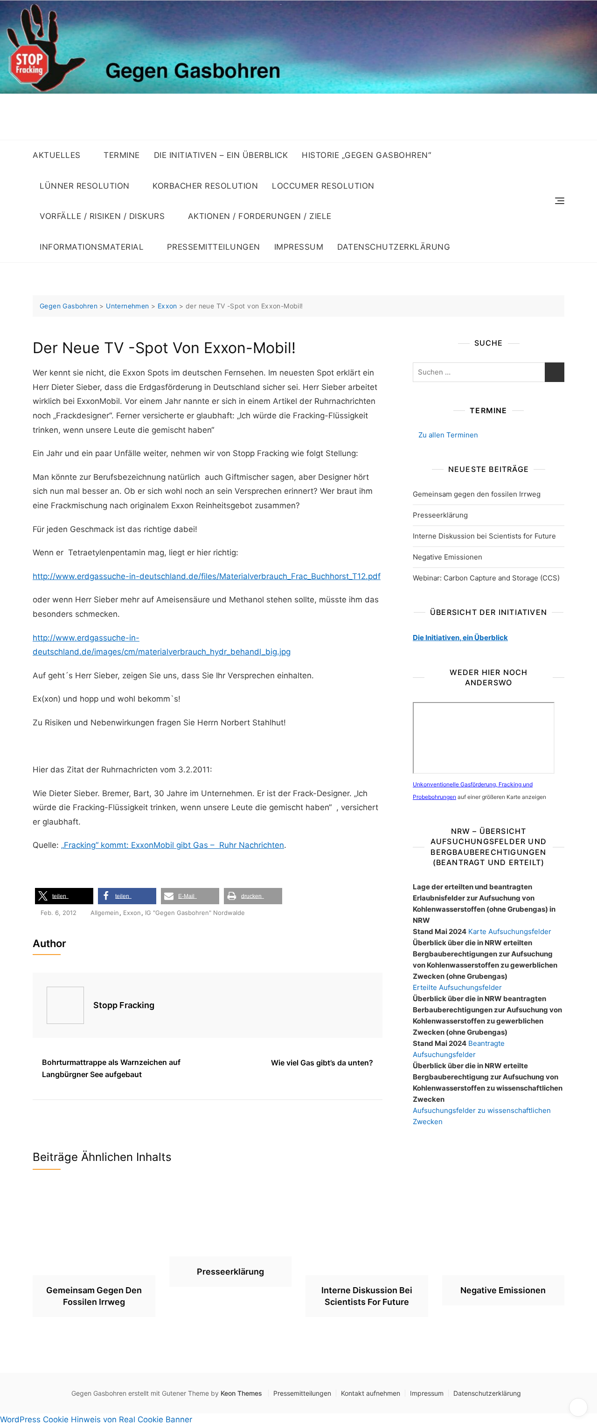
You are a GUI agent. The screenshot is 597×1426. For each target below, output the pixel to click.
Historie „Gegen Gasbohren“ (366, 155)
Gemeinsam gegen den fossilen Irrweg (477, 494)
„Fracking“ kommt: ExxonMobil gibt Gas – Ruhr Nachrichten (172, 845)
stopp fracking (123, 1005)
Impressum (299, 247)
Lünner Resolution (85, 186)
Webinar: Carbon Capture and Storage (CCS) (486, 577)
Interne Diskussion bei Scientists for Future (484, 536)
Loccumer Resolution (323, 186)
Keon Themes (241, 1393)
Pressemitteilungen (213, 247)
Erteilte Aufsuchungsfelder (457, 987)
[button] (64, 896)
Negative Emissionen (447, 557)
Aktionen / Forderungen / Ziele (260, 216)
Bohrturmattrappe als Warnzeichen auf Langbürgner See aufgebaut (111, 1068)
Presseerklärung (440, 515)
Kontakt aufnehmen (370, 1393)
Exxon (132, 912)
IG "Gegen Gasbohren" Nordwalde (195, 912)
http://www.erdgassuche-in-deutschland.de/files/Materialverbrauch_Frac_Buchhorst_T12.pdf (207, 576)
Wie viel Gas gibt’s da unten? (322, 1062)
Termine (122, 155)
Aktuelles (57, 155)
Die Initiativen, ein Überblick (460, 637)
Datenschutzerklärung (393, 247)
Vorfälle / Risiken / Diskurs (102, 216)
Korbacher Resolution (205, 186)
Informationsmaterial (92, 247)
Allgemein (104, 912)
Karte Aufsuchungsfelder (509, 931)
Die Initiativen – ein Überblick (221, 155)
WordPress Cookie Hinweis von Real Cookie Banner (96, 1419)
